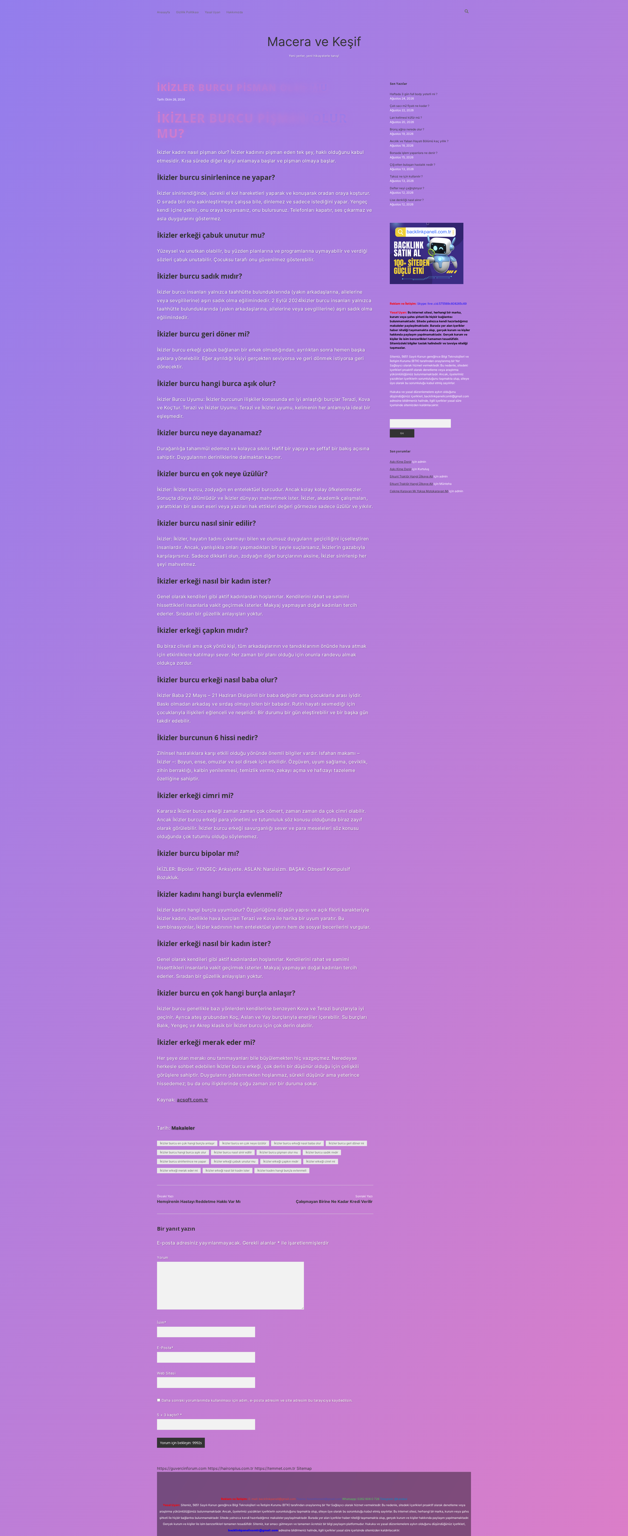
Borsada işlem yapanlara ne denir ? (413, 153)
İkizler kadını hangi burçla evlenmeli (281, 1170)
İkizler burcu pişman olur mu (279, 1152)
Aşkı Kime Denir (400, 461)
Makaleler (183, 1128)
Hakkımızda (234, 12)
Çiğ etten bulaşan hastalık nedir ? (412, 164)
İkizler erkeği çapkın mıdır (280, 1161)
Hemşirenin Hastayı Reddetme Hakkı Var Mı (198, 1201)
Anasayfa (163, 12)
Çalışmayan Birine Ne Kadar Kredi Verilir (334, 1201)
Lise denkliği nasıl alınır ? (407, 200)
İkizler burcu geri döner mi (346, 1143)
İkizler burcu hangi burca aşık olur (183, 1152)
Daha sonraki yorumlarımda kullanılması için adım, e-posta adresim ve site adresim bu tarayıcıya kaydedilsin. (257, 1400)
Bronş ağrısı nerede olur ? (407, 129)
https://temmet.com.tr (275, 1468)
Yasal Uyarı (212, 12)
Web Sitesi (166, 1373)
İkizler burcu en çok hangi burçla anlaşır (187, 1143)
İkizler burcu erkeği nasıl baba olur (297, 1143)
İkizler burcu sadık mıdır (322, 1152)
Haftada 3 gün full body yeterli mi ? (413, 94)
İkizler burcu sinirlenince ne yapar (183, 1161)
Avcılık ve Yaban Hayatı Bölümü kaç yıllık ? (419, 141)
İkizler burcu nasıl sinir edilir (233, 1152)
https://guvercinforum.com (182, 1468)
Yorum (163, 1257)
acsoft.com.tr (192, 1100)
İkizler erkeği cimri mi (320, 1161)
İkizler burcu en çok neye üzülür (244, 1143)
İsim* (161, 1322)
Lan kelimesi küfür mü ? (406, 117)
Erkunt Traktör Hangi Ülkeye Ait (411, 476)
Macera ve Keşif (314, 41)
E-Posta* (165, 1348)
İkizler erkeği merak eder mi (179, 1170)
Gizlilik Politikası (187, 12)
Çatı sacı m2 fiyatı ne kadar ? (409, 106)
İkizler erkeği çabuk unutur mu (234, 1161)
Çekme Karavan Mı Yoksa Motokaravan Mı (419, 491)
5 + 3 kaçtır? (169, 1415)
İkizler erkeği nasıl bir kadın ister (227, 1170)
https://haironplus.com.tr (230, 1468)
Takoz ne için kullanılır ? (406, 176)
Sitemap (304, 1468)
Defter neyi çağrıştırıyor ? (407, 188)
